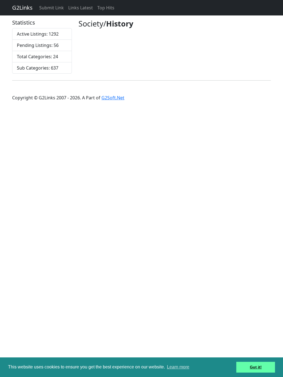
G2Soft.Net (112, 98)
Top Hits (105, 8)
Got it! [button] (256, 367)
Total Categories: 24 (37, 57)
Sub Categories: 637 (37, 68)
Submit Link (51, 8)
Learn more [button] (178, 367)
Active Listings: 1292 (38, 34)
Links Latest (80, 8)
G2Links (22, 7)
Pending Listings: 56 (38, 45)
